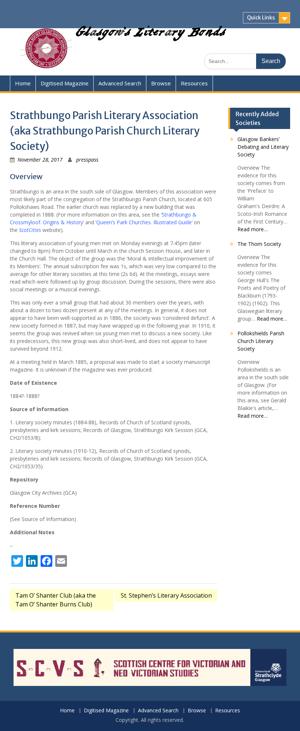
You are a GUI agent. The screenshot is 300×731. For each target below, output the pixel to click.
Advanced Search (119, 83)
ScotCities (30, 229)
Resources (194, 83)
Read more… (252, 229)
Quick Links (261, 17)
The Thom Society (259, 243)
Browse (161, 83)
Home (23, 83)
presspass (87, 159)
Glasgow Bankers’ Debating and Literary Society (263, 147)
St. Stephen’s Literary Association (166, 595)
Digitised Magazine (65, 83)
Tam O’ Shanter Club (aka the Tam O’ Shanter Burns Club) (55, 599)
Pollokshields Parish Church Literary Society (260, 341)
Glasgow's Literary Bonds (151, 34)
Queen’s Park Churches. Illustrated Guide (144, 222)
